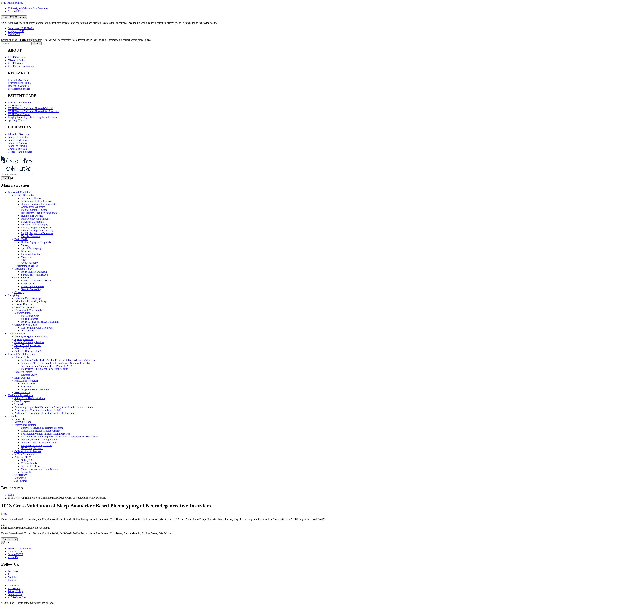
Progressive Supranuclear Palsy (37, 230)
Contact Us (20, 419)
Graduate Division (17, 148)
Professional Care (30, 315)
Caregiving (13, 295)
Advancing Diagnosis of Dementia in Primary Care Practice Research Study (53, 407)
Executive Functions (31, 254)
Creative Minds (29, 463)
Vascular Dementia (30, 236)
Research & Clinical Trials (21, 354)
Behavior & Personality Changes (31, 301)
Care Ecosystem (22, 401)
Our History (20, 474)
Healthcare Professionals (20, 395)
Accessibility (14, 588)
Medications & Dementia (34, 271)
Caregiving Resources (25, 307)
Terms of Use (15, 594)
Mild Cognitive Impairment (35, 218)
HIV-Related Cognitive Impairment (39, 212)
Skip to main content (12, 2)
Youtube (12, 577)
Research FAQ (22, 392)
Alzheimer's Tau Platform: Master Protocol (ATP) (46, 366)
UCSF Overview (17, 57)
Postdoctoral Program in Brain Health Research (45, 433)
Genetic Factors (22, 277)
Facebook (13, 571)
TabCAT (18, 404)
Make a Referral (22, 348)
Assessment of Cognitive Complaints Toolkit (37, 410)
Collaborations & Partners (27, 451)
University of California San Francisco (28, 8)
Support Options (22, 313)
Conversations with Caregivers (37, 327)
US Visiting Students (32, 448)
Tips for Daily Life (24, 304)
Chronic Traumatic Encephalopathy (39, 204)
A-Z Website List (17, 597)
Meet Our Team (22, 421)
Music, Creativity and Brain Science (39, 469)
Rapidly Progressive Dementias (37, 233)
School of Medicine (18, 140)
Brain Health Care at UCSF (28, 351)
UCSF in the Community (21, 66)
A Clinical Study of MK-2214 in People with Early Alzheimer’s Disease (58, 360)
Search (4, 174)
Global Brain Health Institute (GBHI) (40, 430)
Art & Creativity (29, 262)
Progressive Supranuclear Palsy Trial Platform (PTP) (48, 368)
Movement (26, 257)
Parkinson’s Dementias (32, 221)
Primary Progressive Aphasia (36, 227)
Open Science (28, 383)
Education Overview (18, 134)
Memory (25, 245)
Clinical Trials (21, 357)
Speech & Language (31, 248)
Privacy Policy (15, 591)
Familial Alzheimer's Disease (36, 280)
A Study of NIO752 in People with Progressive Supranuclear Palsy (55, 363)
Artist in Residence (31, 466)
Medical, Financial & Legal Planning (40, 321)
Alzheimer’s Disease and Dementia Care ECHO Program (44, 413)
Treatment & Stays (24, 268)
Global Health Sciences (20, 151)
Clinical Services (16, 333)
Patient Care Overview (19, 102)
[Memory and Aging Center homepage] (17, 171)
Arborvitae (26, 472)
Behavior (25, 251)
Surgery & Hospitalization (34, 274)
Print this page (9, 539)
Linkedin (12, 580)
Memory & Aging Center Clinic (30, 336)
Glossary (19, 292)
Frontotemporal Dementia (34, 209)
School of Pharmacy (18, 143)
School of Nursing (17, 145)
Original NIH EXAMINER (35, 389)
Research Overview (18, 80)
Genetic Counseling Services (29, 342)
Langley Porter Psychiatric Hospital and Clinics (32, 117)
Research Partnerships (19, 82)
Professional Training (25, 424)
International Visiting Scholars (36, 445)
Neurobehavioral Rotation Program (39, 442)
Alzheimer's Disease (31, 198)
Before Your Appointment (27, 345)
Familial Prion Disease (32, 286)
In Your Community (24, 454)
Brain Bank (27, 386)
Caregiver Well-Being (25, 324)
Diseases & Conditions (19, 192)
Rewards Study (29, 374)
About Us (13, 416)
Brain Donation (22, 377)
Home (11, 494)
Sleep (24, 260)
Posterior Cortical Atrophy (34, 224)
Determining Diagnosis (26, 265)
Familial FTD (28, 283)
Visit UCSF (14, 34)
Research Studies (23, 371)
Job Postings (20, 480)
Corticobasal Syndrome (33, 206)
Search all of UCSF (76, 39)
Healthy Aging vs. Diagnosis (36, 242)
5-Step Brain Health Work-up (29, 398)
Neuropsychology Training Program (39, 439)
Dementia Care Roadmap (27, 298)
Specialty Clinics (16, 120)
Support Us (20, 477)
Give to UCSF (15, 11)
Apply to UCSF (16, 31)
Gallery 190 (27, 460)
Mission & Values (17, 60)
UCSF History (15, 63)
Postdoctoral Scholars (19, 88)
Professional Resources (26, 380)
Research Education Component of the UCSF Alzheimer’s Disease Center (59, 436)
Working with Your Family (28, 310)
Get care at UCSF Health (21, 28)
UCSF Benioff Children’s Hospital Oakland (30, 108)
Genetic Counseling (31, 289)
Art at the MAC (22, 457)
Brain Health (21, 239)
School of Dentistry (18, 137)
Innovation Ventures (18, 85)
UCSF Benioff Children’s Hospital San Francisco (33, 111)
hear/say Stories (29, 330)
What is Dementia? (24, 195)
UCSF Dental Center (19, 114)
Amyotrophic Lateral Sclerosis (36, 201)
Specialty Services (23, 339)
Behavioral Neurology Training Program (42, 427)
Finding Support (29, 318)
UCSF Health (15, 105)
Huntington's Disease (32, 215)
